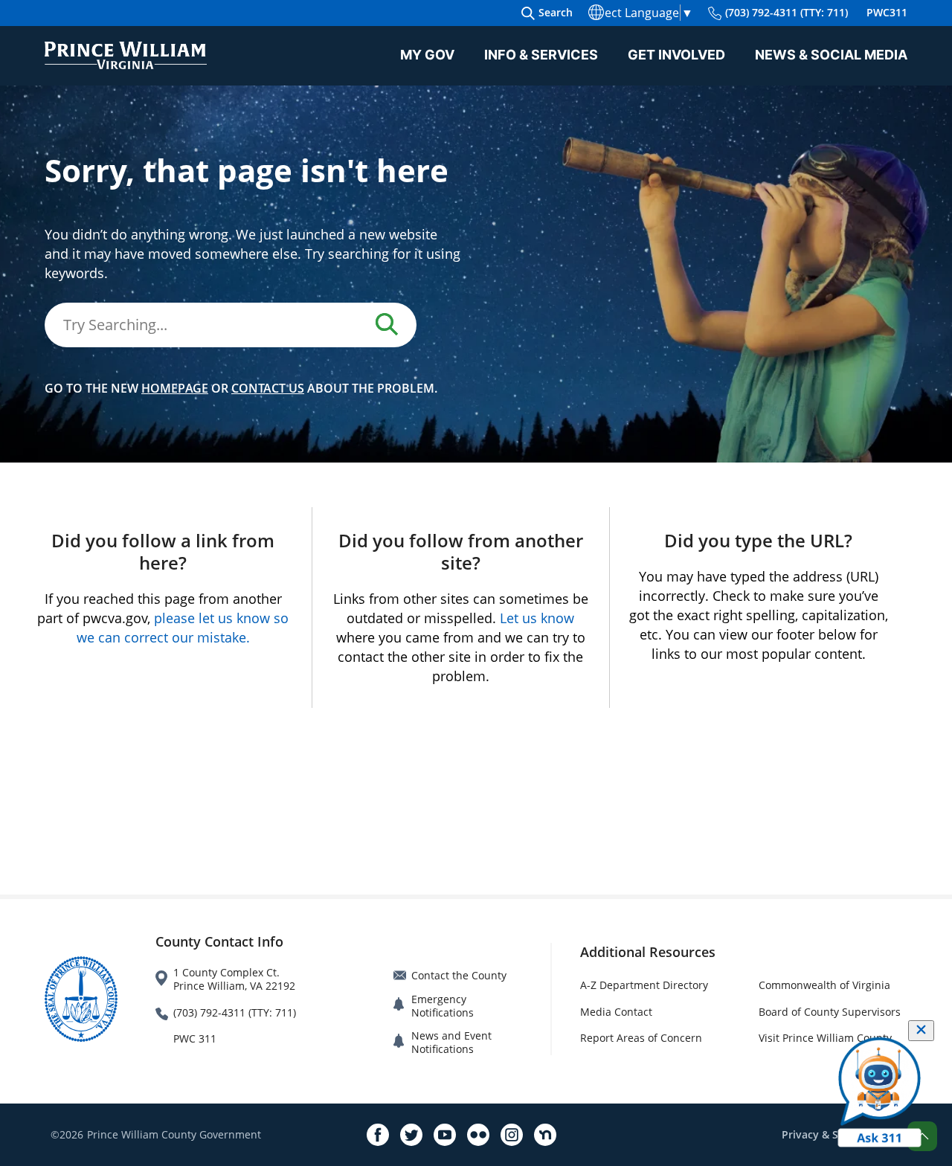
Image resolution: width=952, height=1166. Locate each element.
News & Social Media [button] (831, 54)
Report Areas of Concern (641, 1038)
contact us (267, 388)
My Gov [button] (427, 54)
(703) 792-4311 (786, 12)
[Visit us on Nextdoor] (545, 1135)
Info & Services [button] (541, 54)
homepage (174, 388)
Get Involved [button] (676, 54)
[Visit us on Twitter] (411, 1135)
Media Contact (616, 1012)
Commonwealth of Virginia (824, 985)
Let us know (537, 618)
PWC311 (886, 12)
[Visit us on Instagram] (512, 1135)
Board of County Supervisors (830, 1012)
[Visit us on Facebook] (378, 1135)
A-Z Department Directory (644, 985)
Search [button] (555, 12)
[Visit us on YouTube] (445, 1135)
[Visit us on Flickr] (478, 1135)
